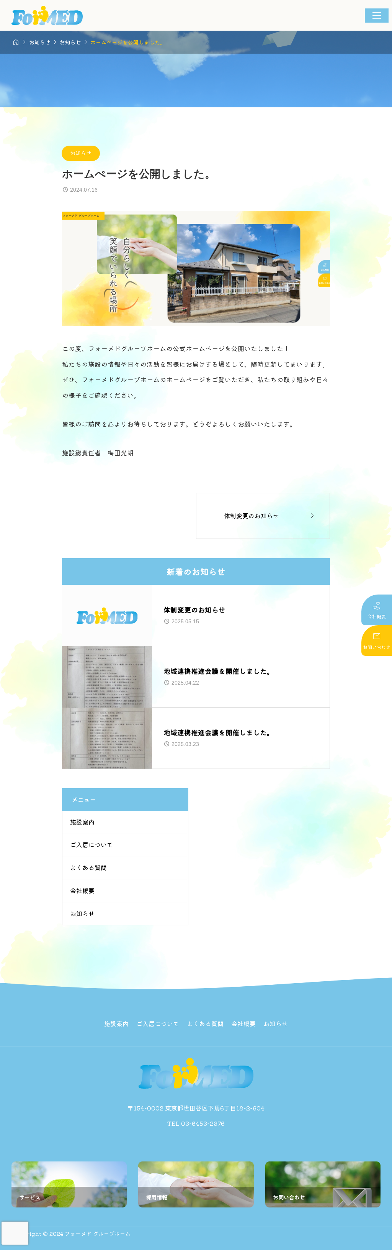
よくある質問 (88, 867)
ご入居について (91, 844)
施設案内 (82, 821)
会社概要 (82, 890)
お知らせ (80, 153)
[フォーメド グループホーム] (47, 15)
